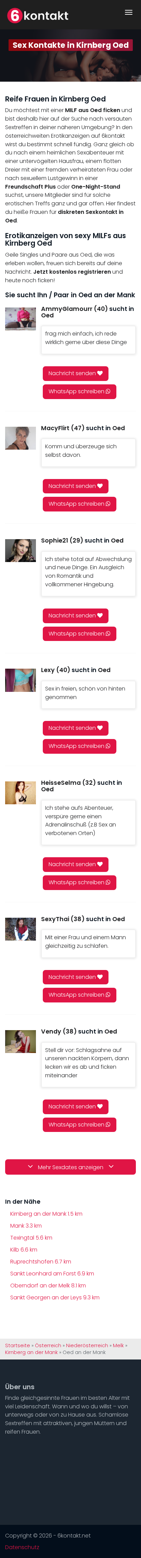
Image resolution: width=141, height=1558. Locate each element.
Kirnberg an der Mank (46, 1214)
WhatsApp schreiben (77, 391)
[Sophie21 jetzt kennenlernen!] (20, 550)
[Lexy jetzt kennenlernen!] (20, 680)
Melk (118, 1345)
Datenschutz (22, 1547)
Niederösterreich (87, 1345)
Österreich (48, 1345)
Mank (26, 1226)
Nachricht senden (73, 373)
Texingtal (31, 1238)
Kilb (23, 1250)
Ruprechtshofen (40, 1262)
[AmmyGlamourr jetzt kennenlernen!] (20, 319)
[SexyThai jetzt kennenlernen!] (20, 929)
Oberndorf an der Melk (48, 1285)
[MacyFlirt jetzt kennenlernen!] (20, 438)
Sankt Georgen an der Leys (55, 1297)
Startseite (17, 1345)
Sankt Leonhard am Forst (52, 1273)
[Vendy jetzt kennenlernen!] (20, 1041)
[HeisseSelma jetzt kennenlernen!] (20, 792)
